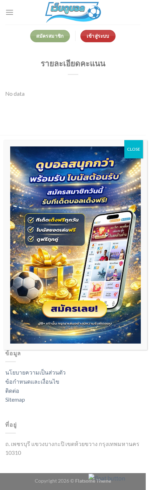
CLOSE (133, 149)
